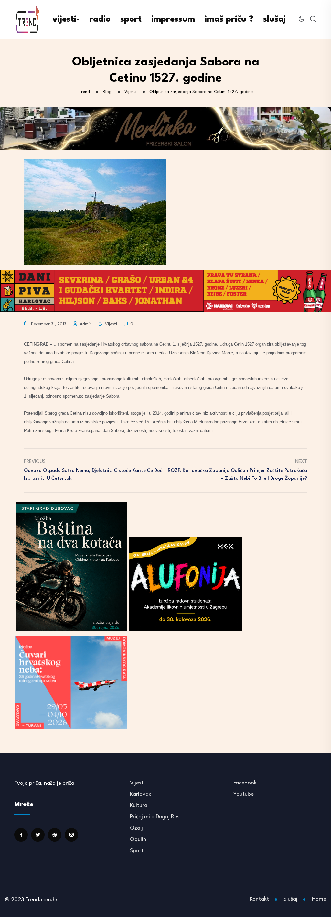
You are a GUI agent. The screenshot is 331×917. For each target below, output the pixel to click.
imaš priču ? (229, 19)
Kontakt (259, 899)
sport (131, 19)
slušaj (274, 19)
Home (319, 899)
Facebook (245, 783)
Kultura (138, 805)
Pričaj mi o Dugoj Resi (155, 817)
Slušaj (290, 899)
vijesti (64, 19)
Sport (137, 850)
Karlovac (140, 794)
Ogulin (138, 839)
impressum (173, 19)
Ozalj (136, 828)
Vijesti (111, 324)
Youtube (243, 794)
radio (100, 19)
